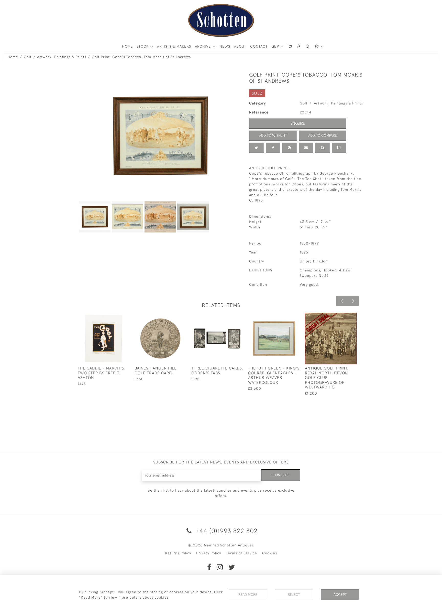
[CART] (290, 46)
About (240, 46)
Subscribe (281, 475)
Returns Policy (178, 553)
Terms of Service (241, 553)
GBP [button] (275, 46)
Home (12, 57)
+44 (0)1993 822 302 (226, 530)
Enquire (298, 123)
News (224, 46)
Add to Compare (322, 135)
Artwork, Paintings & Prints (61, 57)
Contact (259, 46)
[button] (299, 46)
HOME (127, 46)
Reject (294, 594)
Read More (247, 594)
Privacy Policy (208, 553)
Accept (340, 594)
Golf (27, 57)
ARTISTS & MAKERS (174, 46)
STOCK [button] (143, 46)
